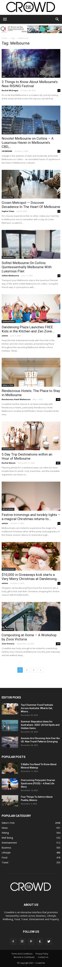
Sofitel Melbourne (10, 275)
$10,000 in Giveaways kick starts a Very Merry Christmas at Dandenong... (30, 577)
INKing (5, 832)
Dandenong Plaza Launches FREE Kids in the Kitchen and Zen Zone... (28, 329)
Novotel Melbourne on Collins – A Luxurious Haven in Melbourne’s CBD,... (28, 142)
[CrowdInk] (31, 8)
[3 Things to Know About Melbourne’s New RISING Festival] (31, 63)
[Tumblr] (40, 941)
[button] (57, 19)
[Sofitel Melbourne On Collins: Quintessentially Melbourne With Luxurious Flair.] (31, 244)
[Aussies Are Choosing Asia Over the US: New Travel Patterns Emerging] (10, 742)
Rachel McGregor (10, 90)
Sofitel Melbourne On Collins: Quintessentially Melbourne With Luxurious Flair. (27, 267)
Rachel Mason (9, 463)
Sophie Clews (8, 211)
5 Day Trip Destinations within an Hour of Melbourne (27, 456)
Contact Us (43, 957)
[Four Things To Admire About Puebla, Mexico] (10, 801)
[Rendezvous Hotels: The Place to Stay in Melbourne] (31, 372)
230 (58, 644)
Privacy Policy (42, 953)
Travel (5, 862)
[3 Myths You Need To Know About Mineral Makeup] (10, 768)
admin (5, 335)
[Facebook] (13, 941)
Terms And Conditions (21, 953)
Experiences (8, 133)
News (5, 827)
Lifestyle (6, 852)
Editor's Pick (8, 197)
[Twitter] (49, 941)
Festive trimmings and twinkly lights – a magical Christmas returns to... (31, 517)
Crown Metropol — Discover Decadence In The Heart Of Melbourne (31, 205)
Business (6, 847)
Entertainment (9, 321)
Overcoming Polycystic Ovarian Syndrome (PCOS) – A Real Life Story (38, 783)
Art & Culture (8, 509)
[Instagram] (22, 941)
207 (58, 463)
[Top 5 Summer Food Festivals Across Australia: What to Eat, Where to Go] (10, 709)
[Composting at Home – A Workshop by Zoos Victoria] (31, 616)
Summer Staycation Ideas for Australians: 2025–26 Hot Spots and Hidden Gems (40, 724)
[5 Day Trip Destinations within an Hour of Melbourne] (31, 436)
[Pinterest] (31, 941)
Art (4, 76)
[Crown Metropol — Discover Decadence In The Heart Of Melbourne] (31, 184)
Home (4, 38)
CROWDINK (7, 151)
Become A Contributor (24, 957)
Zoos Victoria (8, 643)
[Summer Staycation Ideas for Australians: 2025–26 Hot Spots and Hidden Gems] (10, 725)
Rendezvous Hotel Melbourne (16, 399)
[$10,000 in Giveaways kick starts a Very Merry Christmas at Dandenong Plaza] (31, 556)
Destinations (8, 257)
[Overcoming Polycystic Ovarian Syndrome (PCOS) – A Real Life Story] (10, 784)
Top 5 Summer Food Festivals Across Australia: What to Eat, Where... (37, 708)
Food (4, 857)
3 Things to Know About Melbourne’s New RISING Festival (30, 84)
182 (58, 399)
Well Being (7, 837)
